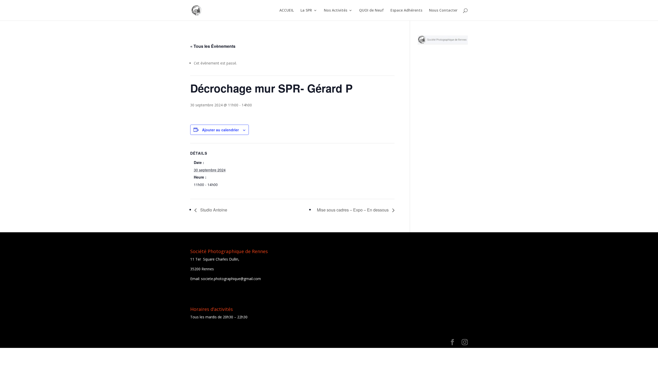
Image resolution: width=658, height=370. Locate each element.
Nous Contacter (443, 10)
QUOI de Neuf (371, 10)
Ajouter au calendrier (220, 129)
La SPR (306, 10)
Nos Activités (335, 10)
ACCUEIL (286, 10)
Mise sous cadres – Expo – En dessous (353, 210)
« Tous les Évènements (212, 46)
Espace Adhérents (406, 10)
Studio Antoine (213, 210)
